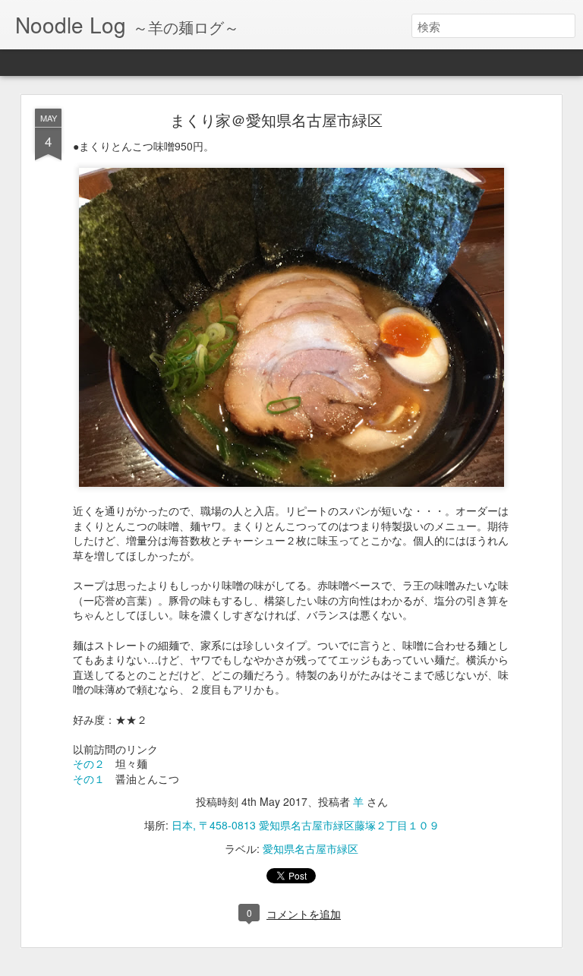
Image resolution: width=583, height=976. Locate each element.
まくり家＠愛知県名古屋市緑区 (276, 120)
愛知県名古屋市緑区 (310, 848)
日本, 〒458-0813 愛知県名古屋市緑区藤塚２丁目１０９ (306, 824)
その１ (89, 778)
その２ (89, 763)
